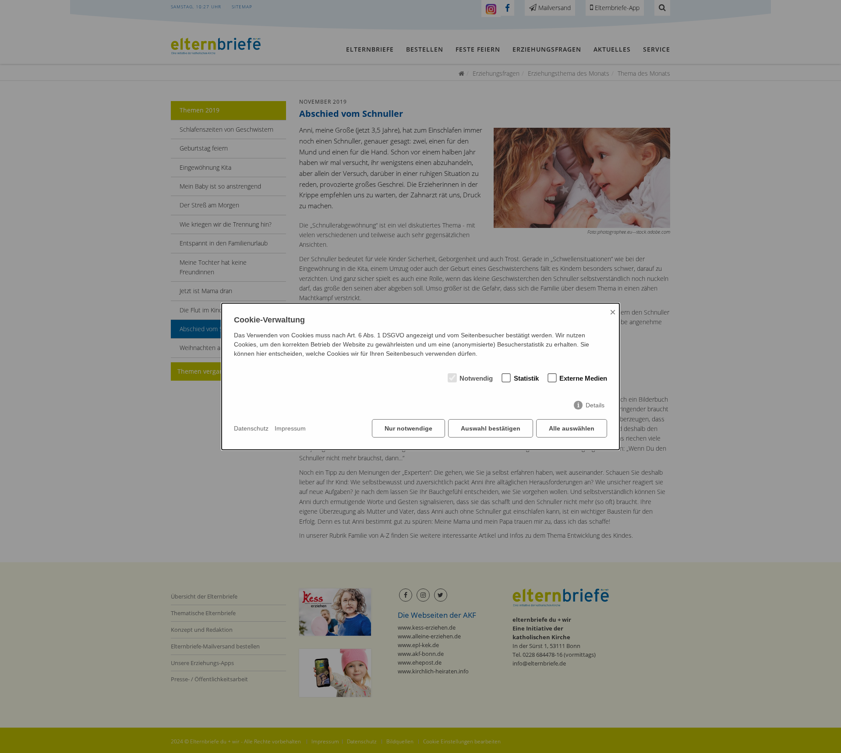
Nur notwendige (408, 428)
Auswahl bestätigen (490, 428)
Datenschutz (251, 428)
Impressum (290, 428)
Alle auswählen (571, 428)
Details (595, 405)
